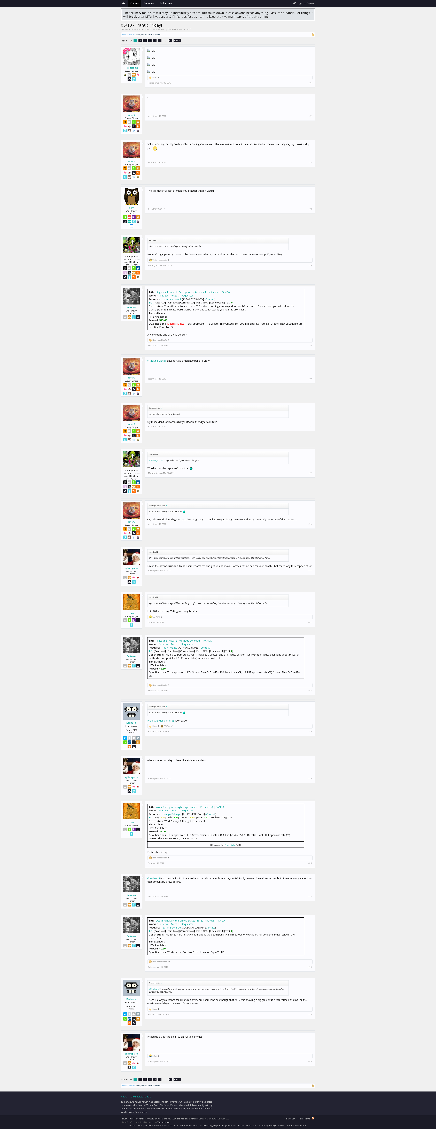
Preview (163, 295)
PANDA (225, 292)
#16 (310, 863)
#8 (310, 426)
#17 (310, 896)
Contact (209, 299)
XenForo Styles (197, 1118)
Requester (187, 295)
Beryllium (290, 1118)
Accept (174, 295)
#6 (310, 345)
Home (123, 3)
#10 (310, 524)
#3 (310, 162)
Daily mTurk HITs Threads (145, 29)
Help (301, 1118)
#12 (310, 622)
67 (170, 40)
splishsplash (131, 568)
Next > (177, 40)
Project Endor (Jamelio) (160, 720)
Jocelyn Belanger (172, 814)
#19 (310, 1014)
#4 (310, 209)
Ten (131, 613)
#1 (310, 83)
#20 (310, 1061)
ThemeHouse (163, 1122)
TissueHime (173, 29)
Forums (134, 3)
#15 (310, 778)
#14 (310, 731)
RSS (313, 1118)
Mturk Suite (230, 845)
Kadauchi (131, 722)
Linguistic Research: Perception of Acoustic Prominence (187, 292)
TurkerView (166, 3)
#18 (310, 967)
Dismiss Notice (312, 12)
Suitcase (131, 307)
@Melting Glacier (156, 360)
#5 (310, 265)
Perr (131, 207)
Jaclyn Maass (170, 647)
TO (150, 302)
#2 (310, 116)
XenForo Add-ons (180, 1118)
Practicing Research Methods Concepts (178, 640)
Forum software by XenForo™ (146, 1118)
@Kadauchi (153, 878)
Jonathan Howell (172, 299)
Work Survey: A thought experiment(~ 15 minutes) (184, 807)
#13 (310, 690)
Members (149, 3)
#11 (310, 570)
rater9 (131, 115)
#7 (310, 379)
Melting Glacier (155, 265)
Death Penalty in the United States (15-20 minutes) (185, 920)
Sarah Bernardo (172, 927)
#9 (310, 473)
